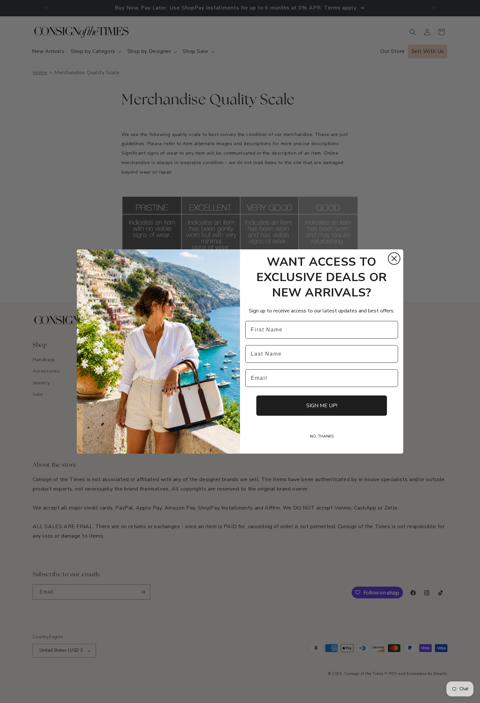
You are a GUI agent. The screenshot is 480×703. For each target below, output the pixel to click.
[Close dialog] (394, 258)
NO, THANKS (322, 436)
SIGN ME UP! (321, 405)
